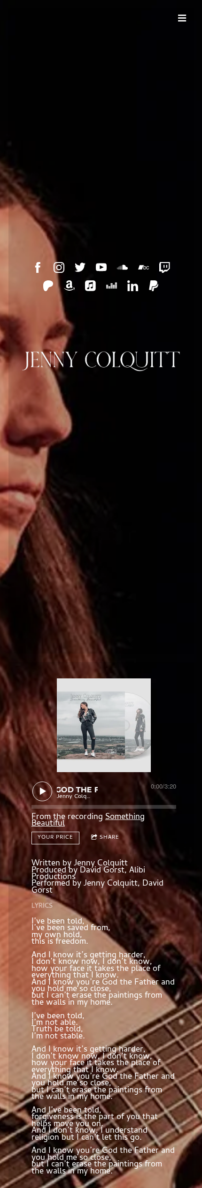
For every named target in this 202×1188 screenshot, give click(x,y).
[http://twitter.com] (80, 267)
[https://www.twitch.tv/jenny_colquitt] (164, 267)
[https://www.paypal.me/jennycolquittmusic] (153, 285)
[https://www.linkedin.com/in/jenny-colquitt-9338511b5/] (132, 285)
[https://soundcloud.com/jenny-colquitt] (122, 267)
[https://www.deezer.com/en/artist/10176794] (111, 285)
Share (109, 837)
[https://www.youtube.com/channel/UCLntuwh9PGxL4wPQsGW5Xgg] (101, 267)
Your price (55, 837)
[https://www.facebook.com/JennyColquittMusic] (37, 267)
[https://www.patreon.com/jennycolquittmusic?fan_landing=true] (48, 285)
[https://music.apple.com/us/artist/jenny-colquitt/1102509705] (90, 285)
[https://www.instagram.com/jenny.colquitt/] (59, 267)
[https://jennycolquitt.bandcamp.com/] (143, 267)
